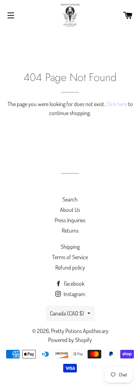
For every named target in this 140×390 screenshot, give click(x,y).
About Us (70, 209)
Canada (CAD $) (67, 313)
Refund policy (70, 267)
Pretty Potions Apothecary (79, 330)
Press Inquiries (70, 220)
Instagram (73, 294)
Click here (116, 104)
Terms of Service (70, 257)
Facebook (73, 283)
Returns (70, 230)
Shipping (70, 246)
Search (70, 199)
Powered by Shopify (70, 339)
